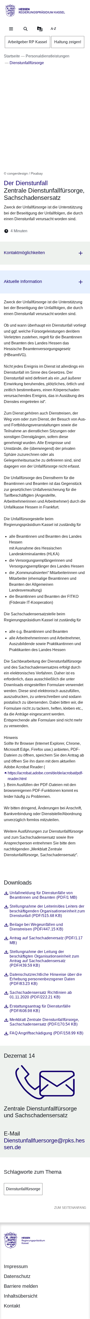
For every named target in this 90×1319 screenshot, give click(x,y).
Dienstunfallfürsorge (23, 1189)
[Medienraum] (40, 29)
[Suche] (25, 29)
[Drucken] (72, 231)
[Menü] (11, 29)
